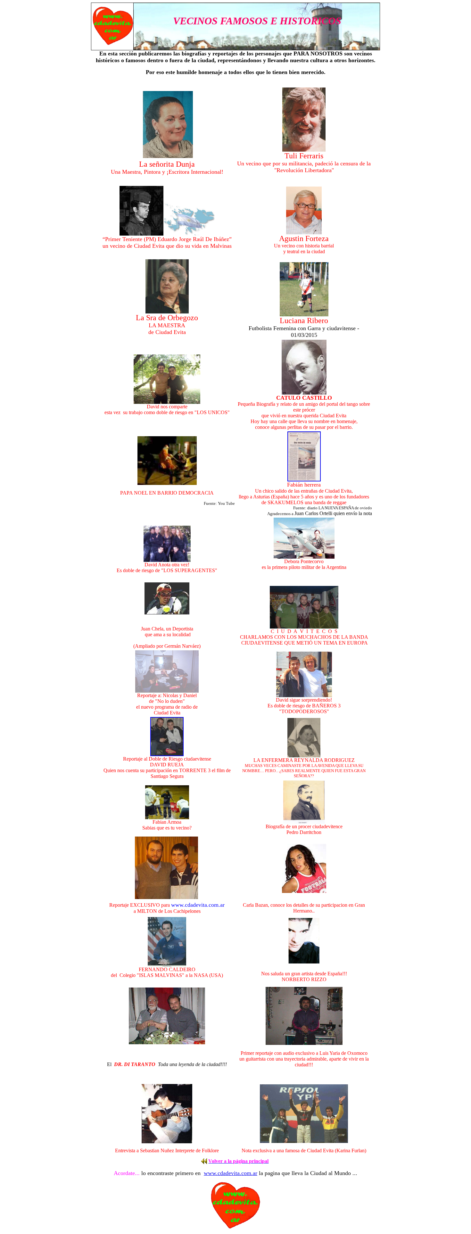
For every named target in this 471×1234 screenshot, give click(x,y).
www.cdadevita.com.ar (230, 1173)
